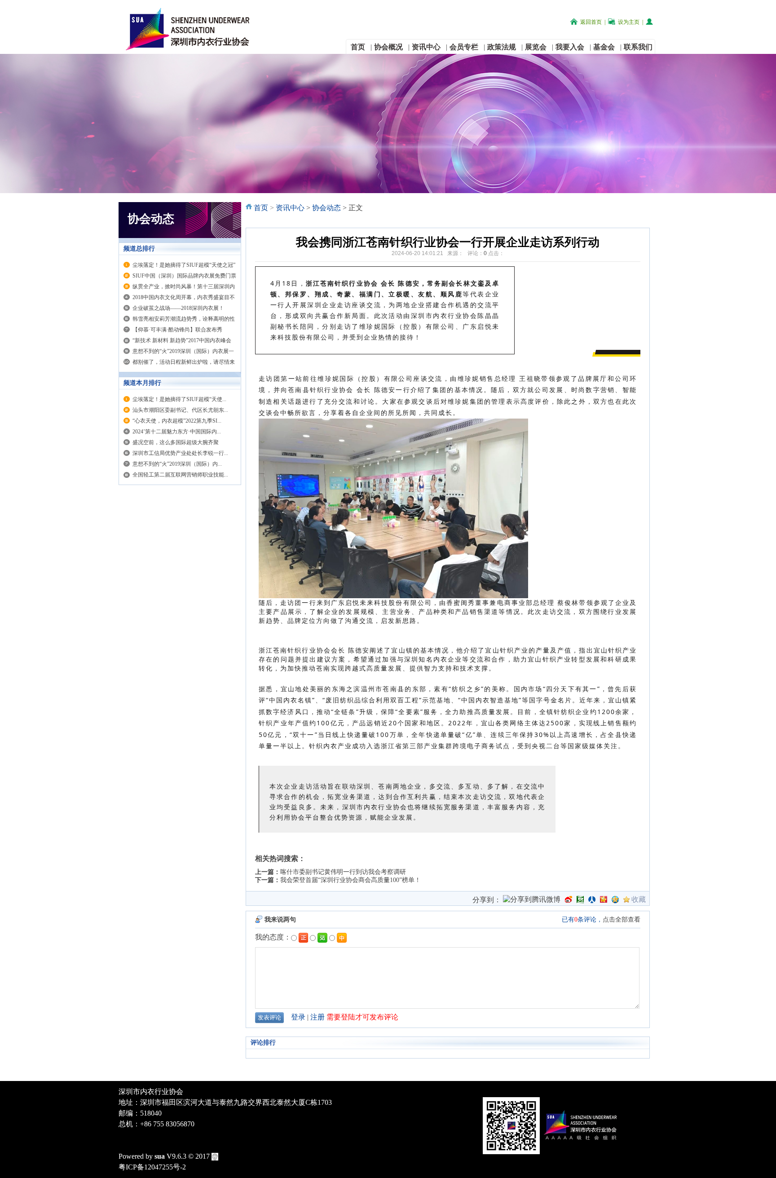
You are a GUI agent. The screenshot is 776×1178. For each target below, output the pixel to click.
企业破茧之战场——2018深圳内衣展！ (178, 308)
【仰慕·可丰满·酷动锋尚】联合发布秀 (177, 329)
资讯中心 (290, 208)
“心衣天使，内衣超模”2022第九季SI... (176, 421)
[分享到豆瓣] (580, 899)
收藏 (638, 899)
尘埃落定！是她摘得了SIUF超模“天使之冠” (183, 265)
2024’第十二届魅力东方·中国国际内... (176, 431)
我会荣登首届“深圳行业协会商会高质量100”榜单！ (350, 880)
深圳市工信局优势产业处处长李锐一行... (180, 453)
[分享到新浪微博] (568, 899)
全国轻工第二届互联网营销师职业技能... (180, 475)
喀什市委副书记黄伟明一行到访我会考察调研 (343, 872)
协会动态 (326, 208)
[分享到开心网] (603, 899)
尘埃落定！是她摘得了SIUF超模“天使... (179, 399)
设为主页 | (630, 22)
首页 (261, 208)
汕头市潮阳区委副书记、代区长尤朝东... (180, 410)
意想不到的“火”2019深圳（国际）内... (177, 464)
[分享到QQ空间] (615, 899)
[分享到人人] (591, 899)
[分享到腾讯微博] (531, 900)
